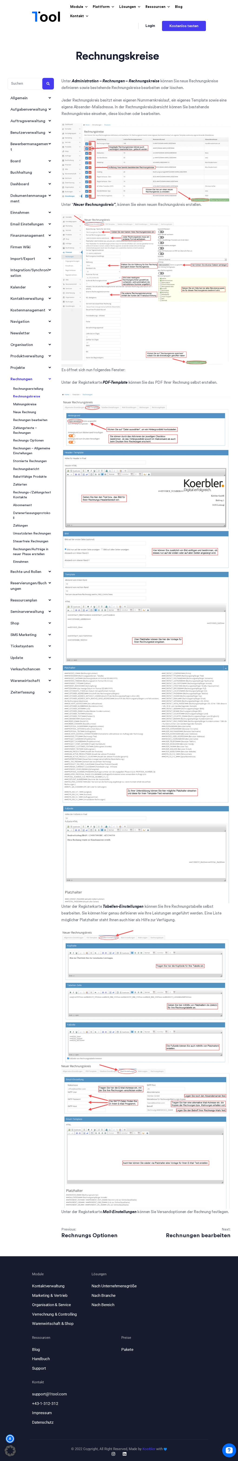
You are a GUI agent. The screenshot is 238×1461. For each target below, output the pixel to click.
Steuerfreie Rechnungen (30, 541)
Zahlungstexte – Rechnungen (25, 430)
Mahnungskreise (24, 404)
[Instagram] (113, 1454)
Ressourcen (155, 7)
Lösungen (127, 7)
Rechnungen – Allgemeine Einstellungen (31, 451)
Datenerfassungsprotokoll (31, 516)
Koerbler (148, 1449)
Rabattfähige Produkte (30, 476)
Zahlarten (20, 484)
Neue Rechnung (24, 412)
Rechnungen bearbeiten (30, 420)
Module (76, 7)
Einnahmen (20, 561)
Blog (178, 7)
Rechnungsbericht (26, 469)
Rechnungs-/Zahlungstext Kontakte (32, 495)
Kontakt (77, 16)
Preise (126, 1338)
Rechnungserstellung (28, 388)
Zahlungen (20, 525)
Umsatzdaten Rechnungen (32, 533)
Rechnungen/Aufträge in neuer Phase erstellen (30, 552)
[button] (10, 1451)
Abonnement (22, 505)
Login (150, 26)
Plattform (101, 7)
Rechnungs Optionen (28, 440)
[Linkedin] (124, 1454)
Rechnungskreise (26, 396)
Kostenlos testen (183, 26)
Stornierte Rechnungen (30, 461)
